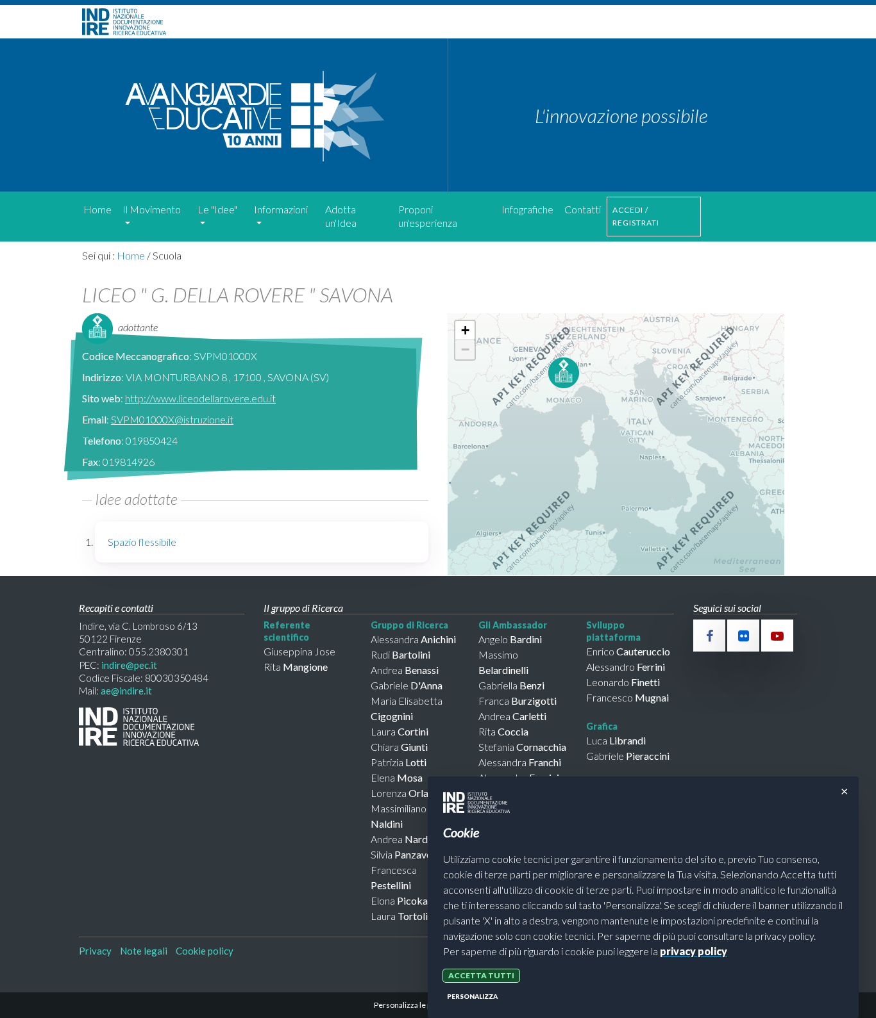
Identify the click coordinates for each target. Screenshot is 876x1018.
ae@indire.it (126, 690)
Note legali (143, 950)
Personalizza (472, 996)
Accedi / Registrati (635, 216)
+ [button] (465, 330)
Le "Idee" (217, 209)
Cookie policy (204, 950)
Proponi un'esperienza (427, 216)
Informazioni (281, 209)
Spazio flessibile (142, 542)
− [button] (465, 349)
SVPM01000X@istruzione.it (172, 419)
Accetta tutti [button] (481, 975)
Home (97, 209)
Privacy (95, 950)
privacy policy (693, 951)
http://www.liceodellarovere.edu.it (200, 398)
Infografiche (527, 209)
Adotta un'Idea (341, 216)
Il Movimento (151, 209)
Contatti (582, 209)
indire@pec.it (129, 665)
